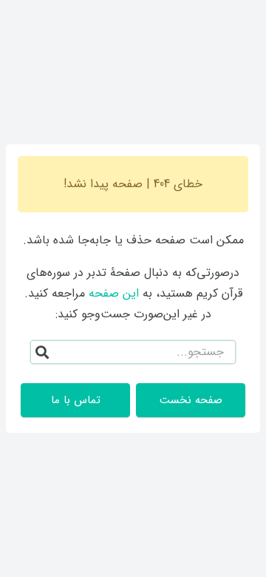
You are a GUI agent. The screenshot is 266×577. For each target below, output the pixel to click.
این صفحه (114, 293)
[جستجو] (42, 352)
